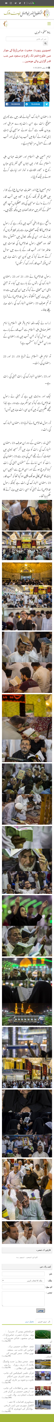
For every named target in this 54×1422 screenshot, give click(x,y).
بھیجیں (40, 1310)
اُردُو (31, 3)
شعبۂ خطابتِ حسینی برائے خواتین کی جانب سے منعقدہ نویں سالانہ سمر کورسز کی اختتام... (29, 1351)
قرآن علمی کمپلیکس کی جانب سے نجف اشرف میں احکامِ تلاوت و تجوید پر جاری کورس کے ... (28, 1378)
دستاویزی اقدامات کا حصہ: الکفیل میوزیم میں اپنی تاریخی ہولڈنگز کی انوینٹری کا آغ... (19, 1405)
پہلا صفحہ (46, 31)
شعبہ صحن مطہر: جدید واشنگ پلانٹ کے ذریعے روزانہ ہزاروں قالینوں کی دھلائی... (18, 1364)
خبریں (37, 31)
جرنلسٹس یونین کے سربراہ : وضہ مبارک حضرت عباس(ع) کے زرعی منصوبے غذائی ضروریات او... (27, 1336)
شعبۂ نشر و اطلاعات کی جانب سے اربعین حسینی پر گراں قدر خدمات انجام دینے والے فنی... (18, 1391)
